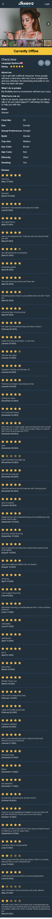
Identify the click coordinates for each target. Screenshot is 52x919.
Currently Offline (26, 51)
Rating (4, 66)
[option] (4, 43)
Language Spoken (10, 63)
